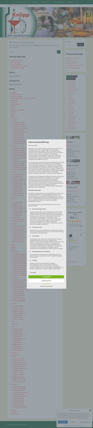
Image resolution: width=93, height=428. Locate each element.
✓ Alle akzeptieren (46, 276)
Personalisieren (46, 283)
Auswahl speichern (46, 280)
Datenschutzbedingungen (46, 286)
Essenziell (33, 272)
